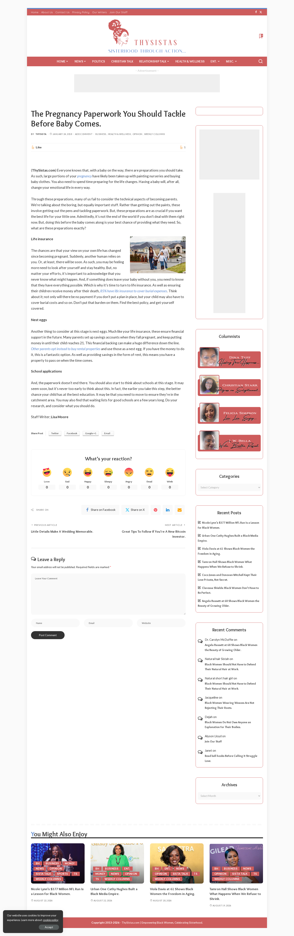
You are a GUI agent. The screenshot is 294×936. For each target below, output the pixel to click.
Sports (62, 873)
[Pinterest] (156, 510)
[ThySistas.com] (147, 36)
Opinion (137, 134)
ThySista (41, 134)
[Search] (260, 61)
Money (70, 863)
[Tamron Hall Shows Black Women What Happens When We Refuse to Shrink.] (236, 863)
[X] (260, 12)
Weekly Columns (154, 134)
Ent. (127, 868)
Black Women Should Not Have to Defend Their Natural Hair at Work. (230, 667)
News (40, 868)
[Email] (180, 510)
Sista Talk (43, 873)
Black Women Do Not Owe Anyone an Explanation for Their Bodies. (228, 724)
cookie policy (50, 920)
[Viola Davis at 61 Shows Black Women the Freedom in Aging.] (177, 863)
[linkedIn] (168, 510)
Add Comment (83, 134)
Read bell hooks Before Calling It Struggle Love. (231, 758)
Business (100, 134)
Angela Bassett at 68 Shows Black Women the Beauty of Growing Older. (231, 647)
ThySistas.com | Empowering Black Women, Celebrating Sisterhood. (162, 922)
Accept (49, 927)
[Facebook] (256, 12)
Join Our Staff (213, 741)
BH (38, 863)
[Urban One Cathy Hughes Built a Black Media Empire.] (117, 863)
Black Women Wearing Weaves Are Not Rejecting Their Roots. (229, 705)
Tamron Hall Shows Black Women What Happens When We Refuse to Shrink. (235, 894)
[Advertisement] (147, 83)
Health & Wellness (119, 134)
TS (75, 873)
